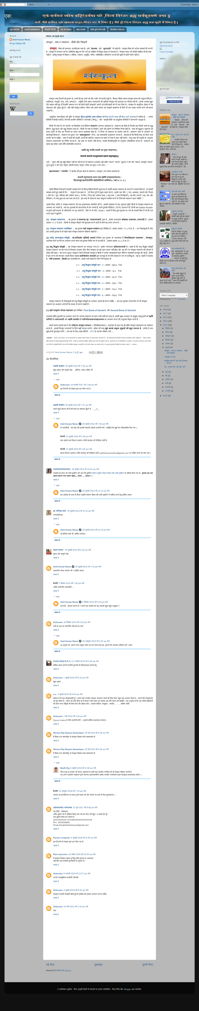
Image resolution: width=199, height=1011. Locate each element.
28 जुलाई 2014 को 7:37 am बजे (78, 405)
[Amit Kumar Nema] (161, 49)
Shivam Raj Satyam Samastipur (68, 733)
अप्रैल (167, 379)
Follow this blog (174, 101)
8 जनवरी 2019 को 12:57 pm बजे (77, 873)
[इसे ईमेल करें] (90, 352)
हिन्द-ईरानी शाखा (111, 117)
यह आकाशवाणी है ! (178, 249)
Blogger (127, 989)
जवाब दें (56, 374)
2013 (165, 396)
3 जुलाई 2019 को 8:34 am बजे (76, 890)
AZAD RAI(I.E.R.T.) (62, 661)
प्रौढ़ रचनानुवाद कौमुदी (60, 238)
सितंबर (168, 340)
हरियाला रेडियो (177, 229)
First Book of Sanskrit (95, 310)
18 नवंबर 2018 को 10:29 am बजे (81, 854)
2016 (165, 317)
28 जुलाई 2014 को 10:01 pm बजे (85, 469)
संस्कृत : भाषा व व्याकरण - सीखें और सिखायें (180, 116)
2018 (165, 309)
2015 (165, 321)
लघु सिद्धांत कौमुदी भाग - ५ (92, 289)
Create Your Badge (166, 52)
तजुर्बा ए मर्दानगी (177, 211)
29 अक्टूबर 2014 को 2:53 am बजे (96, 641)
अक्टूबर (168, 336)
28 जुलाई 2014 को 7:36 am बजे (78, 366)
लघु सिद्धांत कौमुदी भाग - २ (93, 271)
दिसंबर (167, 328)
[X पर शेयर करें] (95, 352)
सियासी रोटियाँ (50, 29)
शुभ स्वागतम (14, 29)
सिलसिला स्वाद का (117, 29)
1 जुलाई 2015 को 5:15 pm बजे (76, 678)
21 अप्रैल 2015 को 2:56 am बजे (85, 661)
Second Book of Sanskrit (124, 310)
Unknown (65, 385)
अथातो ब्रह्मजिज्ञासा (32, 29)
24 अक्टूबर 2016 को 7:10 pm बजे (72, 791)
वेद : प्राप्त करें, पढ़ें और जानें (174, 367)
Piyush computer (61, 838)
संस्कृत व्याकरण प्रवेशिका (61, 228)
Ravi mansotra (60, 854)
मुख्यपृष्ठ (98, 964)
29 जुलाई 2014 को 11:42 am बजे (80, 511)
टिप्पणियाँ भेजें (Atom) (63, 971)
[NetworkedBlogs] (174, 97)
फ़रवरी (167, 387)
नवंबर (167, 332)
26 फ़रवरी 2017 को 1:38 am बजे (84, 385)
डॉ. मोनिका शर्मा (59, 511)
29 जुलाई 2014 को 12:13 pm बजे (96, 530)
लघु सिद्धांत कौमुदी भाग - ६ (92, 295)
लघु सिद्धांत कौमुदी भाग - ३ (92, 277)
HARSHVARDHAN (62, 469)
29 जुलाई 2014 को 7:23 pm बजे (88, 567)
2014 (165, 325)
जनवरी (168, 391)
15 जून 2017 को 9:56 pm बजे (85, 807)
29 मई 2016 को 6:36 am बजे (97, 733)
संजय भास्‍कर (58, 550)
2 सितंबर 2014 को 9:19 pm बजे (95, 602)
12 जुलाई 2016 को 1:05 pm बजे (79, 436)
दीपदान (174, 154)
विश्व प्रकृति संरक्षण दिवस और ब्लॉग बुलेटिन (109, 473)
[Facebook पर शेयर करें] (98, 352)
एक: (8, 16)
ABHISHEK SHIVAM (62, 807)
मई (166, 376)
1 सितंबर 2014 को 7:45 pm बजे (71, 583)
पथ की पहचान (66, 29)
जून (166, 372)
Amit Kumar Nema (69, 424)
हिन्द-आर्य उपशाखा (129, 117)
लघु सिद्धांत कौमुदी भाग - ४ (92, 283)
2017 (165, 313)
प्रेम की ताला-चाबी (178, 191)
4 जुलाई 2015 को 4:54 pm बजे (70, 694)
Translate (181, 299)
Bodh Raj (64, 768)
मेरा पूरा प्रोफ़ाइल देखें (17, 43)
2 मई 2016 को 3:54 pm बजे (75, 716)
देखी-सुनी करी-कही (97, 29)
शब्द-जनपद (80, 29)
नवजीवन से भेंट (177, 172)
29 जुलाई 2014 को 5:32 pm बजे (78, 550)
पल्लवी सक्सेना (59, 366)
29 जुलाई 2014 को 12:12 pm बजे (96, 491)
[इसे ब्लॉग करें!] (93, 352)
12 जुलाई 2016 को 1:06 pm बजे (79, 449)
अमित (92, 331)
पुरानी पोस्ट (147, 964)
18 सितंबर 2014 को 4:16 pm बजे (77, 622)
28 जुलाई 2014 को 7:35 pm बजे (95, 424)
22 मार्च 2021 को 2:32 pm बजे (76, 907)
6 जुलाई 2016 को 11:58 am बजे (83, 768)
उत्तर (57, 380)
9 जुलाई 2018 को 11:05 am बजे (84, 838)
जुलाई (167, 347)
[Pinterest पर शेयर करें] (101, 352)
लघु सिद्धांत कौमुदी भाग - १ (92, 265)
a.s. (55, 694)
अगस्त (167, 344)
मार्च (167, 383)
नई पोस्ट (50, 964)
